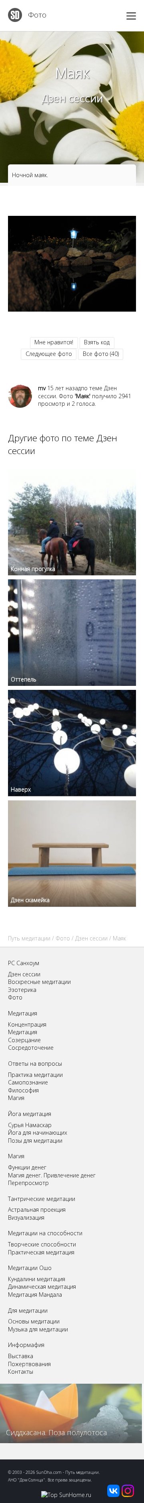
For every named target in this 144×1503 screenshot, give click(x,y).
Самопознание (28, 1082)
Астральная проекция (37, 1209)
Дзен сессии (72, 98)
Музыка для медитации (38, 1329)
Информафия (26, 1345)
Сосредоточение (31, 1047)
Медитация (22, 1013)
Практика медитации (35, 1074)
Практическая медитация (41, 1252)
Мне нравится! (53, 342)
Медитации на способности (45, 1233)
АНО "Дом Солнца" (26, 1480)
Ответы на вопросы (35, 1063)
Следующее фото (49, 353)
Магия (16, 1098)
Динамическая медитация (42, 1286)
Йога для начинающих (37, 1132)
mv (42, 388)
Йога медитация (29, 1114)
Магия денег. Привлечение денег (52, 1175)
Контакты (20, 1371)
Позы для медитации (35, 1140)
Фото (37, 15)
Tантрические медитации (41, 1199)
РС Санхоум (23, 963)
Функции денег (27, 1167)
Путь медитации (29, 938)
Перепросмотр (28, 1183)
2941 (124, 396)
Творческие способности (42, 1244)
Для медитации (28, 1310)
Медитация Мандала (35, 1294)
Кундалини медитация (36, 1279)
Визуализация (26, 1217)
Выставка (20, 1356)
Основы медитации (34, 1321)
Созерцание (24, 1040)
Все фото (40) (101, 353)
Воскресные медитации (39, 982)
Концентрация (27, 1024)
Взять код (97, 342)
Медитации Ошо (30, 1268)
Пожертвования (29, 1364)
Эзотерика (22, 989)
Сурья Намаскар (30, 1125)
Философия (23, 1090)
